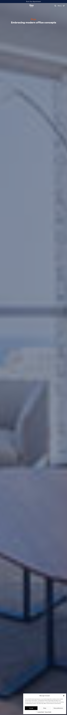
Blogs (33, 19)
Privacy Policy (48, 712)
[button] (64, 696)
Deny (44, 708)
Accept (31, 708)
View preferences (58, 708)
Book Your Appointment (33, 1)
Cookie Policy (40, 712)
